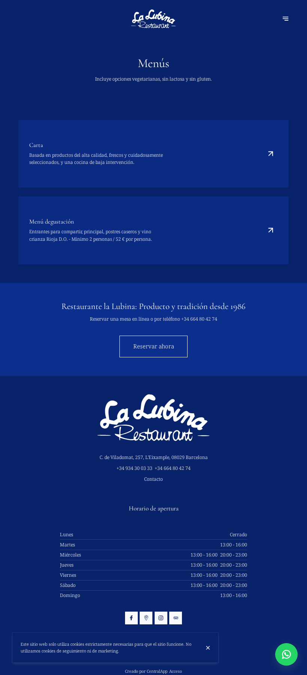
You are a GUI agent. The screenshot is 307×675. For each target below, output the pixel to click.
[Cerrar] (208, 648)
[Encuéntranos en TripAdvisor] (175, 618)
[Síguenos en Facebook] (131, 618)
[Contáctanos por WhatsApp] (286, 654)
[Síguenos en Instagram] (161, 618)
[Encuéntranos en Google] (146, 618)
